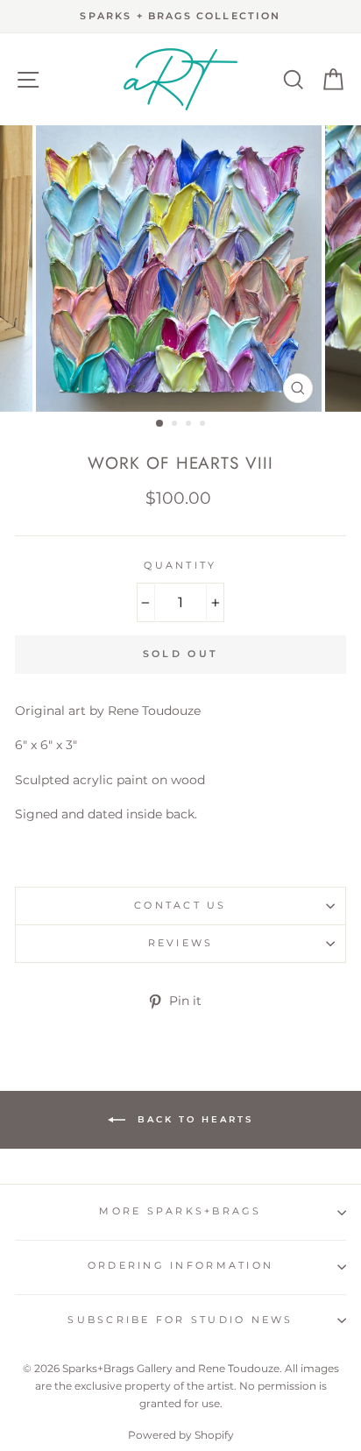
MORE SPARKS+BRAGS (180, 1211)
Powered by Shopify (181, 1434)
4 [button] (204, 425)
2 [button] (176, 425)
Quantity (180, 565)
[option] (180, 17)
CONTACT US (180, 905)
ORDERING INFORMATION (180, 1265)
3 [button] (190, 425)
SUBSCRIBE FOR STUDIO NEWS (180, 1320)
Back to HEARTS (192, 1119)
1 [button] (160, 424)
